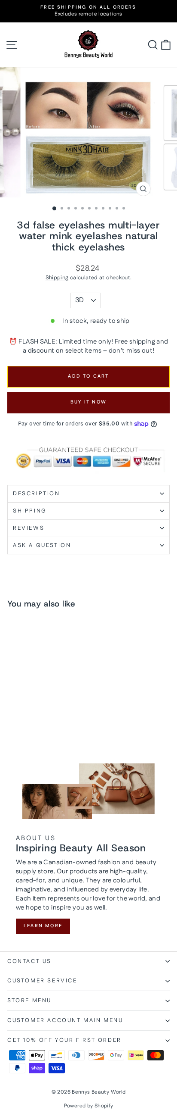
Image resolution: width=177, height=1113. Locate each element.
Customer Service (42, 981)
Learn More (43, 925)
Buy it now (88, 402)
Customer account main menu (65, 1020)
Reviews (28, 528)
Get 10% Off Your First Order (64, 1040)
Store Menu (29, 1000)
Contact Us (29, 961)
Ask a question (42, 545)
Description (36, 493)
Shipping (57, 277)
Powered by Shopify (88, 1106)
